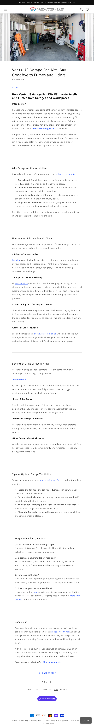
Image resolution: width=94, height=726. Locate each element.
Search (30, 689)
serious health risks (60, 631)
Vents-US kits (21, 283)
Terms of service (76, 720)
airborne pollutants (65, 174)
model (36, 591)
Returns (63, 689)
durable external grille (45, 333)
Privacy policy (63, 720)
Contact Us (46, 689)
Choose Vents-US (51, 662)
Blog (56, 689)
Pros (37, 689)
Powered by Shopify (36, 720)
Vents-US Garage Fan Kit (51, 480)
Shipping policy (48, 723)
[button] (6, 9)
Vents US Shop (23, 720)
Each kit (16, 260)
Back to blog (49, 672)
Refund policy (50, 720)
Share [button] (17, 87)
